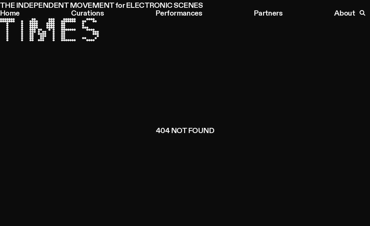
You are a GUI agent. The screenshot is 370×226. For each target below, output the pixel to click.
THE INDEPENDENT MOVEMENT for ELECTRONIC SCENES (101, 6)
